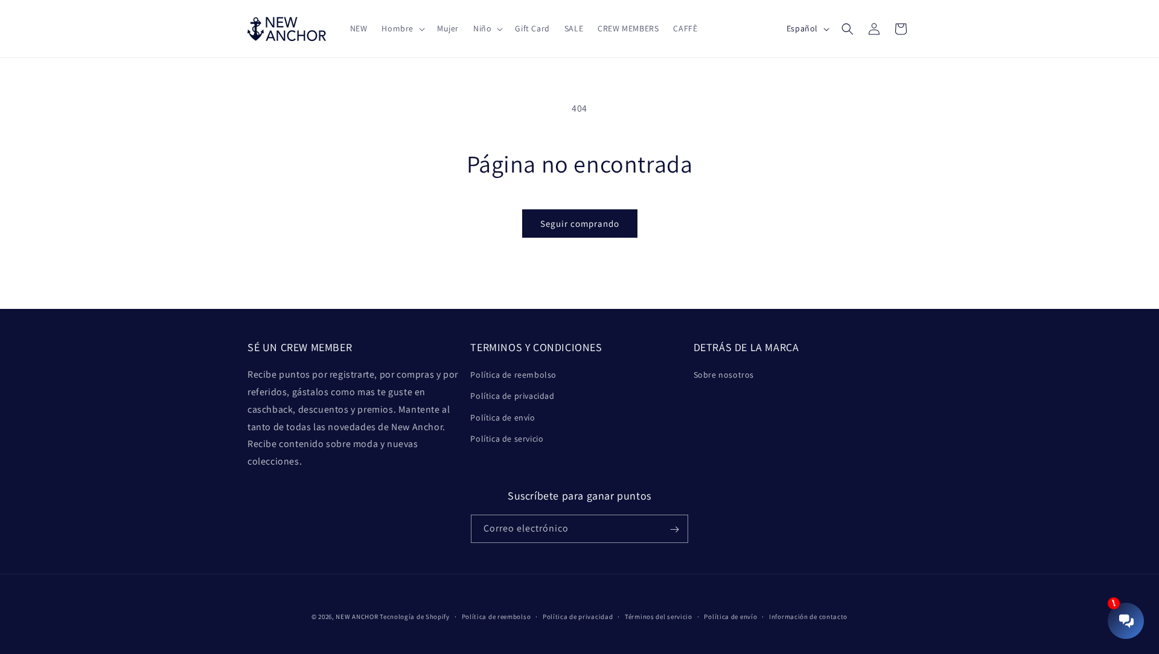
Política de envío (502, 417)
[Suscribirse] (674, 529)
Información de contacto (808, 616)
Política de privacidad (512, 396)
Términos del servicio (658, 616)
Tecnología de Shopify (415, 616)
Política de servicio (506, 438)
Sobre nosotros (724, 374)
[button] (402, 28)
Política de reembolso (513, 374)
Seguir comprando (579, 223)
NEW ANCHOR (357, 616)
